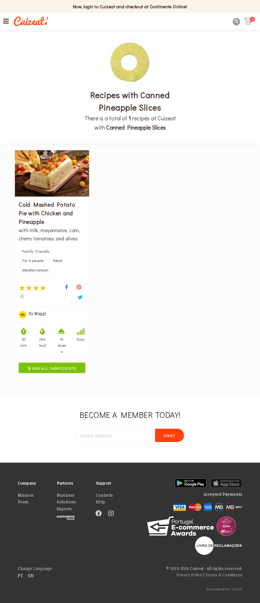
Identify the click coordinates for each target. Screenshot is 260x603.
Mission (26, 495)
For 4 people (33, 260)
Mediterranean (35, 269)
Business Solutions (66, 498)
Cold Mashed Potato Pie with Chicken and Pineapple (47, 213)
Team (23, 501)
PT (20, 575)
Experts (64, 508)
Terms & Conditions (223, 574)
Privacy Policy (189, 574)
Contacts (104, 495)
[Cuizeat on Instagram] (111, 514)
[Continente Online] (71, 516)
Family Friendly (35, 251)
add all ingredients (52, 368)
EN (31, 575)
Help (100, 501)
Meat (57, 260)
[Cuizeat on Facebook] (99, 514)
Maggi (40, 313)
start (169, 435)
